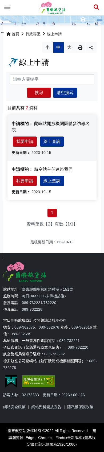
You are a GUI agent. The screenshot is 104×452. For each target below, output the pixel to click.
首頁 (15, 34)
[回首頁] (52, 7)
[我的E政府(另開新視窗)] (11, 381)
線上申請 (54, 34)
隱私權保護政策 (80, 407)
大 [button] (69, 47)
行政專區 (33, 34)
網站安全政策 (14, 407)
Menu (7, 7)
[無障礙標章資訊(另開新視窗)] (38, 381)
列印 (80, 47)
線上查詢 (52, 141)
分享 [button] (91, 47)
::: (2, 33)
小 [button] (47, 47)
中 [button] (58, 47)
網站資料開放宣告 (46, 407)
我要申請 (24, 141)
